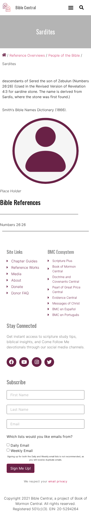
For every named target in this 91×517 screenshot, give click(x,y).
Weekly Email (22, 450)
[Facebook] (11, 362)
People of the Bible (64, 55)
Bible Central (25, 7)
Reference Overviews (27, 55)
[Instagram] (37, 362)
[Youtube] (24, 362)
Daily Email (20, 445)
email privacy (57, 481)
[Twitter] (49, 362)
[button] (71, 8)
